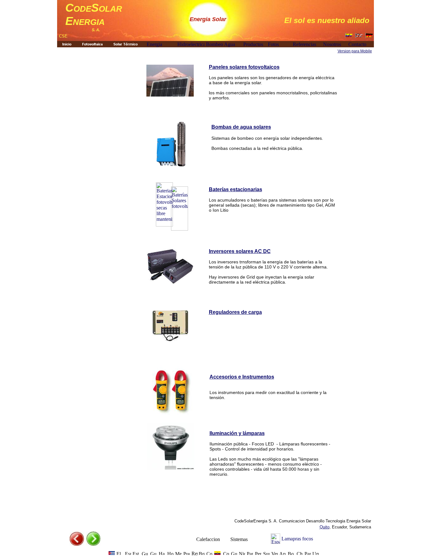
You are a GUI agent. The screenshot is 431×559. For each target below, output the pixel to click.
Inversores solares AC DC (240, 251)
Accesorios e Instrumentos (242, 377)
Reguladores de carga (235, 312)
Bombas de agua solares (241, 127)
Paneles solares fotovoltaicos (244, 67)
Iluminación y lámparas (237, 433)
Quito (324, 527)
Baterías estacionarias (235, 189)
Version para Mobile (355, 51)
